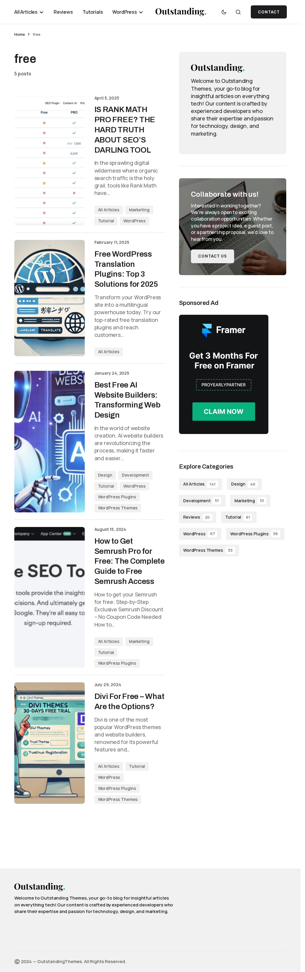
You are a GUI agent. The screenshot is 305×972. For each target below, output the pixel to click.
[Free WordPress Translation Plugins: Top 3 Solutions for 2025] (49, 298)
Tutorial (106, 221)
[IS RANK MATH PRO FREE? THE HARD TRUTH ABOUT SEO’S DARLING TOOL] (49, 160)
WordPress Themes (118, 508)
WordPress (134, 221)
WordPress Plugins (117, 497)
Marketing (139, 210)
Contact (269, 12)
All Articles (108, 210)
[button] (224, 12)
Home (19, 34)
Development (135, 475)
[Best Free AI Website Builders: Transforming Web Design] (49, 441)
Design (105, 475)
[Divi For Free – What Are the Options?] (49, 743)
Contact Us (212, 256)
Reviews (196, 517)
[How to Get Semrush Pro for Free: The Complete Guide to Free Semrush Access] (49, 597)
